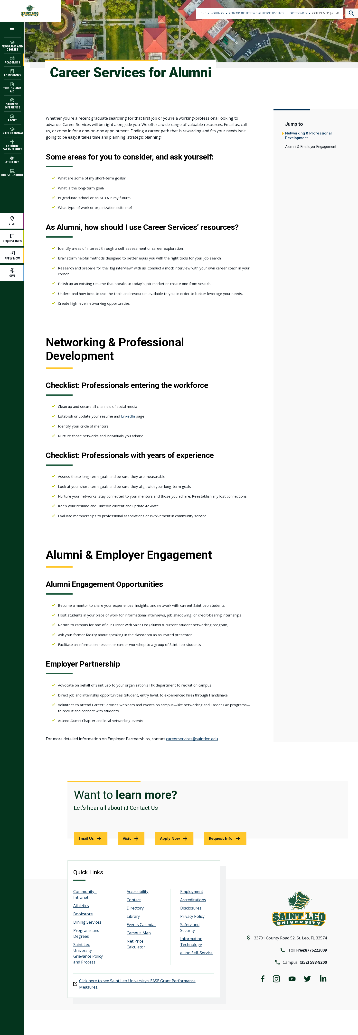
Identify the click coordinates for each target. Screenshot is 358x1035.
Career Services (298, 13)
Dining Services (87, 922)
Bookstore (83, 914)
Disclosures (190, 908)
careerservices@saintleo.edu (192, 738)
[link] (91, 838)
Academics (217, 13)
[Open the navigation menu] (12, 29)
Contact (134, 899)
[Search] (351, 13)
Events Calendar (141, 924)
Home (202, 13)
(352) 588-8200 (313, 962)
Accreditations (193, 899)
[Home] (30, 11)
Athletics (81, 905)
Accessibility (137, 891)
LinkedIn (128, 416)
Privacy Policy (192, 916)
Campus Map (139, 933)
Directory (135, 908)
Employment (191, 891)
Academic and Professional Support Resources (256, 13)
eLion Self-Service (196, 952)
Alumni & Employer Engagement (310, 146)
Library (133, 916)
